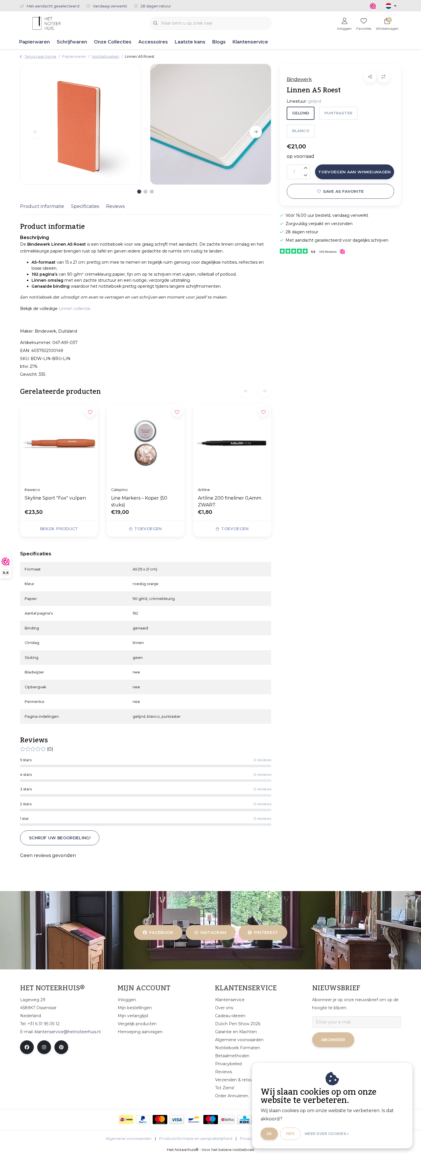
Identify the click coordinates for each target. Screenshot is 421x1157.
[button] (370, 77)
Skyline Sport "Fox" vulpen (55, 498)
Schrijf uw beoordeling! (60, 837)
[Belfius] (227, 1119)
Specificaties (85, 206)
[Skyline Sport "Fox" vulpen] (59, 443)
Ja (269, 1133)
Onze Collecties (112, 42)
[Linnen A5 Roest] (80, 124)
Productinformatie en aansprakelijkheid (195, 1138)
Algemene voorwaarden (129, 1138)
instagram (213, 932)
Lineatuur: (304, 101)
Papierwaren (34, 42)
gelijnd (300, 113)
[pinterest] (61, 1047)
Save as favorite (343, 191)
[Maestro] (210, 1119)
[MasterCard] (160, 1119)
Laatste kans (190, 42)
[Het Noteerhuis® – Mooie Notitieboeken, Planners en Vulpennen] (46, 22)
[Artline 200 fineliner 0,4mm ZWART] (232, 443)
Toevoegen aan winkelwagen (354, 172)
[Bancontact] (193, 1119)
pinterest (266, 932)
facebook (161, 932)
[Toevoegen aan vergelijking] (383, 77)
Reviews (115, 206)
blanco (300, 131)
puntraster (338, 113)
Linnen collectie (74, 308)
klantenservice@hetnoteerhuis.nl (68, 1031)
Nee (290, 1133)
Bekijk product (59, 528)
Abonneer (333, 1039)
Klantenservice (250, 42)
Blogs (219, 42)
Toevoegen (148, 528)
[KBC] (244, 1119)
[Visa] (177, 1119)
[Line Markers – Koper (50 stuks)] (145, 443)
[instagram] (44, 1047)
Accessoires (153, 42)
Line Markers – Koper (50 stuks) (139, 501)
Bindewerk (299, 79)
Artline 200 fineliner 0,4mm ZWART (229, 501)
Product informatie (42, 206)
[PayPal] (143, 1119)
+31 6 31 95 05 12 (43, 1023)
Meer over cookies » (327, 1134)
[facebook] (27, 1047)
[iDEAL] (126, 1119)
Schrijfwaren (72, 42)
